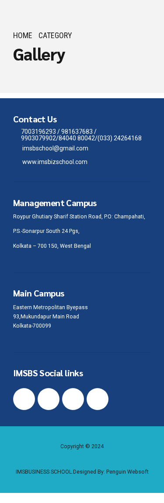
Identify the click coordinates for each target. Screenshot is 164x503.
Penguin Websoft (127, 472)
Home (22, 35)
